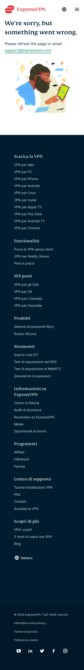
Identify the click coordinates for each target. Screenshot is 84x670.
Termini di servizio (26, 631)
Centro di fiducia (26, 403)
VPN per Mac (24, 165)
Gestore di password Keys (34, 326)
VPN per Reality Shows (31, 256)
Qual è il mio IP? (26, 355)
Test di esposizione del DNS (35, 362)
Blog (17, 544)
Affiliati (19, 452)
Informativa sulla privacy (30, 623)
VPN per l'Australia (28, 305)
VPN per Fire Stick (28, 214)
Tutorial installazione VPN (33, 487)
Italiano (27, 558)
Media (18, 424)
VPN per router (25, 200)
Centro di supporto (32, 479)
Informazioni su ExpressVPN (30, 391)
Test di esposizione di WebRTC (37, 369)
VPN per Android (27, 186)
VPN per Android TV (29, 221)
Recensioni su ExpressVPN (34, 417)
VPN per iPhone (26, 179)
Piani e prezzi (24, 263)
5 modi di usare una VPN (33, 537)
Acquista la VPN (26, 509)
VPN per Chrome (27, 228)
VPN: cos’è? (23, 530)
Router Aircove (25, 334)
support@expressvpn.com (28, 50)
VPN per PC (23, 172)
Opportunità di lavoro (30, 431)
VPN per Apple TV (28, 207)
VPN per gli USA (26, 284)
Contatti (20, 501)
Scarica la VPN (28, 156)
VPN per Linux (25, 193)
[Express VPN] (25, 9)
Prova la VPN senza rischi (33, 249)
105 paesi (23, 276)
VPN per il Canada (28, 298)
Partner (19, 466)
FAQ (17, 494)
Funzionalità (26, 241)
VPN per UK (23, 291)
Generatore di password (32, 376)
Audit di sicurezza (27, 410)
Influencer (21, 459)
